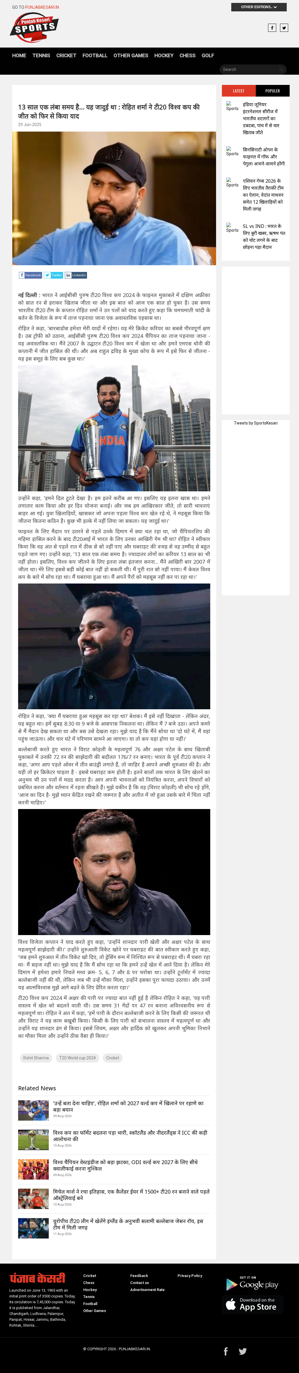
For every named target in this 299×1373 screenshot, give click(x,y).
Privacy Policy (190, 1276)
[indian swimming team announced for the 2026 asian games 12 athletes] (232, 182)
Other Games (131, 55)
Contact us (139, 1283)
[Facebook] (272, 28)
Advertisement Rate (147, 1290)
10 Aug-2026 (62, 1145)
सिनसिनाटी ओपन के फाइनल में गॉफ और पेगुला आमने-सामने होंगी (264, 156)
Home (19, 55)
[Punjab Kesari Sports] (43, 27)
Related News (37, 1088)
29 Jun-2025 (29, 124)
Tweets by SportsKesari (256, 423)
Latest (238, 91)
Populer (272, 91)
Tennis (41, 55)
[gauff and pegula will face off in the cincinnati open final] (232, 151)
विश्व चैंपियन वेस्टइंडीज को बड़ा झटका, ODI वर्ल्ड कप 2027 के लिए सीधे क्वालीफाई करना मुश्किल (125, 1165)
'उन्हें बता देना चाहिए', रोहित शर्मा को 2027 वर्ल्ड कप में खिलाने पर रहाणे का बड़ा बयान (128, 1106)
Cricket (66, 55)
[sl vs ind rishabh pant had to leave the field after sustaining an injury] (232, 228)
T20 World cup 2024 (77, 1058)
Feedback (139, 1276)
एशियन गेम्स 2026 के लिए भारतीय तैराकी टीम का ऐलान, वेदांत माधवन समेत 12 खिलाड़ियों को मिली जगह (263, 195)
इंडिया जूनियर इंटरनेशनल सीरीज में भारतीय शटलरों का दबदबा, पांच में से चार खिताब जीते (261, 118)
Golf (208, 55)
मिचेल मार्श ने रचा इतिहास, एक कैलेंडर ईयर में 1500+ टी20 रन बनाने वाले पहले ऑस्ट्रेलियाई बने (131, 1194)
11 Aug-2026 (62, 1234)
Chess (188, 55)
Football (95, 55)
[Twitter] (284, 28)
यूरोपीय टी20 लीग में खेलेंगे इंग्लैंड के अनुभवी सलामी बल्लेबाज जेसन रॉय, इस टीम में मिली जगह (128, 1224)
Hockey (163, 55)
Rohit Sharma (36, 1058)
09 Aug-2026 (62, 1116)
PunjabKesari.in (42, 7)
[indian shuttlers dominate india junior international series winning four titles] (232, 106)
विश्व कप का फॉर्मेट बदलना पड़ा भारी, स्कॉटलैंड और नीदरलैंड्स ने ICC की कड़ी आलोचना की (130, 1136)
